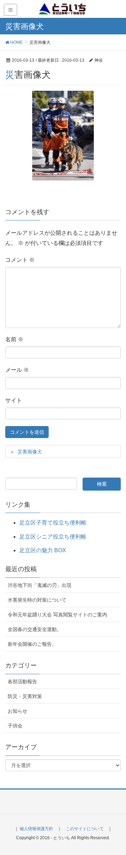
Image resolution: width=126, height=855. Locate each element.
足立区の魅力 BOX (42, 550)
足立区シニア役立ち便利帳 (52, 537)
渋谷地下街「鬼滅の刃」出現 (39, 585)
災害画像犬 (30, 451)
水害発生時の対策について (37, 600)
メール (17, 370)
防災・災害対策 (25, 696)
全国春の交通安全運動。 (35, 629)
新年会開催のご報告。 (32, 644)
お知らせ (17, 711)
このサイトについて (85, 828)
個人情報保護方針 (36, 828)
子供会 (15, 726)
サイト (13, 400)
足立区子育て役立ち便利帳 (52, 523)
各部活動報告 (22, 681)
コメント (20, 260)
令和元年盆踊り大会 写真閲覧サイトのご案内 (57, 614)
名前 (14, 339)
